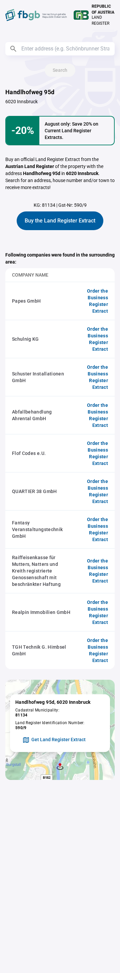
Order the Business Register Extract (97, 301)
